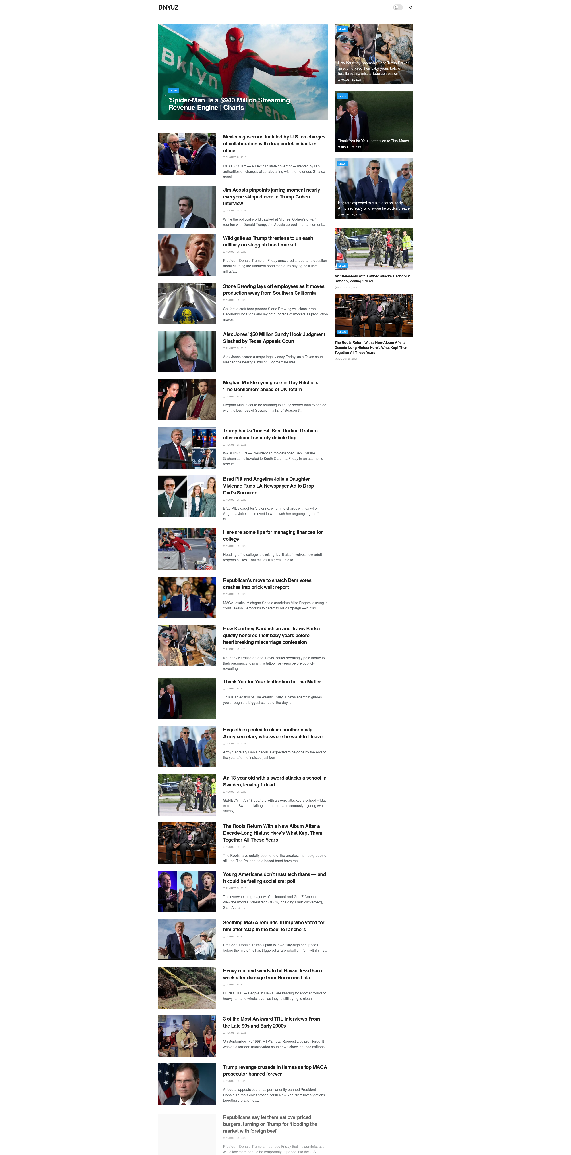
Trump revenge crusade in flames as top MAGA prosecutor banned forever (275, 1070)
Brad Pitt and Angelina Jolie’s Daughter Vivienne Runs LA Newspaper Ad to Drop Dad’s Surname (268, 485)
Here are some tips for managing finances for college (273, 535)
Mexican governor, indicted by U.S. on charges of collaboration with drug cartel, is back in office (274, 143)
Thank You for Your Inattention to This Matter (272, 681)
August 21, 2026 (180, 116)
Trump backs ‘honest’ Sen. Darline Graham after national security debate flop (270, 434)
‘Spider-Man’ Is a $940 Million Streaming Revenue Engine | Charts (229, 103)
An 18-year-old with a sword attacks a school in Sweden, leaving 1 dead (274, 781)
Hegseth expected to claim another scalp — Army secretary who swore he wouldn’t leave (273, 733)
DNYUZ (168, 7)
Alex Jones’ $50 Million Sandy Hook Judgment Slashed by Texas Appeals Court (274, 337)
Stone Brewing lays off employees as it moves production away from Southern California (274, 289)
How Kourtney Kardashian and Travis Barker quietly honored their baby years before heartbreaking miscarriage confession (272, 635)
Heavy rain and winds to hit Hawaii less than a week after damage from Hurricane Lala (273, 974)
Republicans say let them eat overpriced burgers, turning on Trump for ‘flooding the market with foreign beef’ (270, 1121)
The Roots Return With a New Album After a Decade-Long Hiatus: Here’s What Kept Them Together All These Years (273, 832)
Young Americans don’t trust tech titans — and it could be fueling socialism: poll (274, 877)
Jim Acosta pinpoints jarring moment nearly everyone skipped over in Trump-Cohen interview (271, 196)
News (174, 90)
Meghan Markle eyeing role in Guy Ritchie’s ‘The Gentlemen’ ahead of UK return (270, 386)
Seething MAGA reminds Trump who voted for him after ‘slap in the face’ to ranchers (274, 926)
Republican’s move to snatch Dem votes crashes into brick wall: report (267, 583)
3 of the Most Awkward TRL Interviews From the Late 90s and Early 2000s (271, 1022)
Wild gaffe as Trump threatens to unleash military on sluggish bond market (268, 241)
